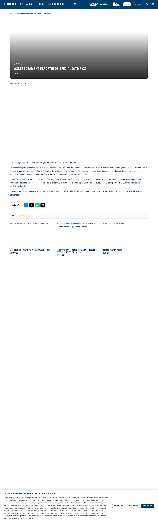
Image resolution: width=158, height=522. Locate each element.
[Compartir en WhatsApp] (37, 205)
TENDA (40, 4)
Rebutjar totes (133, 506)
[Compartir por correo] (42, 205)
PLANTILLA (10, 4)
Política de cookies (27, 518)
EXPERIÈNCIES (56, 4)
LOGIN (127, 4)
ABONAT (138, 4)
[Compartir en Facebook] (26, 205)
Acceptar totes (147, 506)
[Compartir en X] (31, 205)
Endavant (18, 63)
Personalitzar (118, 506)
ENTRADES (26, 4)
